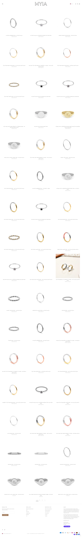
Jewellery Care (28, 513)
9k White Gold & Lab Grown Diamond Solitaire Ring (41, 35)
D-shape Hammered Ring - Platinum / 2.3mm (41, 188)
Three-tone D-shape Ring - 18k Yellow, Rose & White (67, 249)
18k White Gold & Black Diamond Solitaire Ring (41, 219)
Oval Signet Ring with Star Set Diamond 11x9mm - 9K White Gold (41, 495)
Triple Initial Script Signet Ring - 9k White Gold (14, 157)
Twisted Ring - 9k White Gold (14, 340)
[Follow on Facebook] (2, 529)
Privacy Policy (47, 513)
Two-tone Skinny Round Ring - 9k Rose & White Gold (67, 65)
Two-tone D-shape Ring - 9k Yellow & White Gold (41, 249)
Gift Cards (27, 511)
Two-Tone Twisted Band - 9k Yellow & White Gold (14, 249)
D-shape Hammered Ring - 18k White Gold (41, 340)
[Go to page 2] (45, 500)
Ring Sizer (27, 514)
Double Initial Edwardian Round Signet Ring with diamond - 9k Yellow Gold (68, 127)
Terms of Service (47, 511)
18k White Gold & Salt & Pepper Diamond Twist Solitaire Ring (41, 403)
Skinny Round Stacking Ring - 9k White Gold (68, 35)
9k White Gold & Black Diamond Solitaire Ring (41, 96)
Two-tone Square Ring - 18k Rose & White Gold (41, 371)
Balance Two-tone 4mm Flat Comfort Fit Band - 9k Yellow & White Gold (41, 66)
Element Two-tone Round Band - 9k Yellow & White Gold (14, 402)
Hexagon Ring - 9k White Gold (41, 464)
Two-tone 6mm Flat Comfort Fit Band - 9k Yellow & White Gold (68, 280)
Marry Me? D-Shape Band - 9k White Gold (41, 310)
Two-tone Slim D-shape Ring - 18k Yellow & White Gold (41, 279)
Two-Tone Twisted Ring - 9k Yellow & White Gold (14, 96)
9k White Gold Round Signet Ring (41, 126)
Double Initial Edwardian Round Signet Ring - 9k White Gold (68, 189)
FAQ (26, 510)
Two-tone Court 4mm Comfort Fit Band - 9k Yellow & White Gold (41, 158)
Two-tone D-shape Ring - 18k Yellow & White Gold (14, 219)
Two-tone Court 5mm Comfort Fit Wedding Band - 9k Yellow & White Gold (14, 127)
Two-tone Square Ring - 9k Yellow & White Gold (68, 219)
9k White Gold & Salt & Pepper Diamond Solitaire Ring (68, 96)
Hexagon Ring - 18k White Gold (14, 464)
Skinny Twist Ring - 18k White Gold (68, 157)
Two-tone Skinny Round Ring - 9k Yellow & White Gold (14, 65)
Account (46, 514)
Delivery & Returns (47, 510)
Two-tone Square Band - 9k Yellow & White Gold (68, 371)
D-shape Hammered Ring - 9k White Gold (14, 35)
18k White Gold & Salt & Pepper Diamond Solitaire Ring (14, 279)
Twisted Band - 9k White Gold (68, 310)
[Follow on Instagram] (4, 529)
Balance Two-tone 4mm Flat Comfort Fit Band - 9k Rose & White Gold (14, 372)
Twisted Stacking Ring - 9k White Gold (68, 464)
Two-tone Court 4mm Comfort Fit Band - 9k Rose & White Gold (68, 434)
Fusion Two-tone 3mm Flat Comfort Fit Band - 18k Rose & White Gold (67, 341)
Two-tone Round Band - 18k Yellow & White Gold (14, 188)
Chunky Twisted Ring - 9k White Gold (14, 310)
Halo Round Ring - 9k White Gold (14, 433)
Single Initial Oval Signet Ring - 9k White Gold (67, 494)
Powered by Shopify (41, 533)
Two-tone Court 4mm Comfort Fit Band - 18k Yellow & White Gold (41, 434)
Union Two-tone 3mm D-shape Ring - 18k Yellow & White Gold (68, 403)
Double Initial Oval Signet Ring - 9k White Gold (14, 494)
